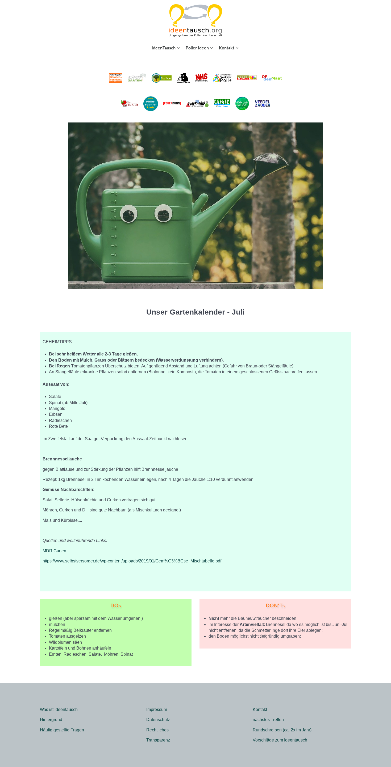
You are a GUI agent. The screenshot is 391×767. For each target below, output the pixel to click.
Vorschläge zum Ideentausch (280, 740)
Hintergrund (51, 719)
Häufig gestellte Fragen (62, 730)
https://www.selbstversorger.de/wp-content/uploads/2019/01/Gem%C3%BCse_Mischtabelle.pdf (132, 561)
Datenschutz (158, 719)
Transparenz (158, 740)
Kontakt (260, 709)
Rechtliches (157, 730)
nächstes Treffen (268, 719)
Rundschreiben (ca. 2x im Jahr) (282, 730)
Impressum (156, 709)
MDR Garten (54, 551)
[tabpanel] (195, 462)
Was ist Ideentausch (59, 709)
